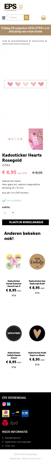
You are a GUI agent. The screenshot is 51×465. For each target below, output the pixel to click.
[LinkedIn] (8, 404)
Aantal (6, 207)
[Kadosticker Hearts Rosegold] (25, 84)
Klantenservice (12, 438)
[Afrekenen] (44, 17)
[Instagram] (4, 404)
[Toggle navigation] (3, 17)
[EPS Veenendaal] (13, 7)
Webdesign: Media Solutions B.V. (25, 458)
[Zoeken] (26, 17)
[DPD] (10, 422)
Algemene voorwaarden (18, 442)
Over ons (10, 446)
